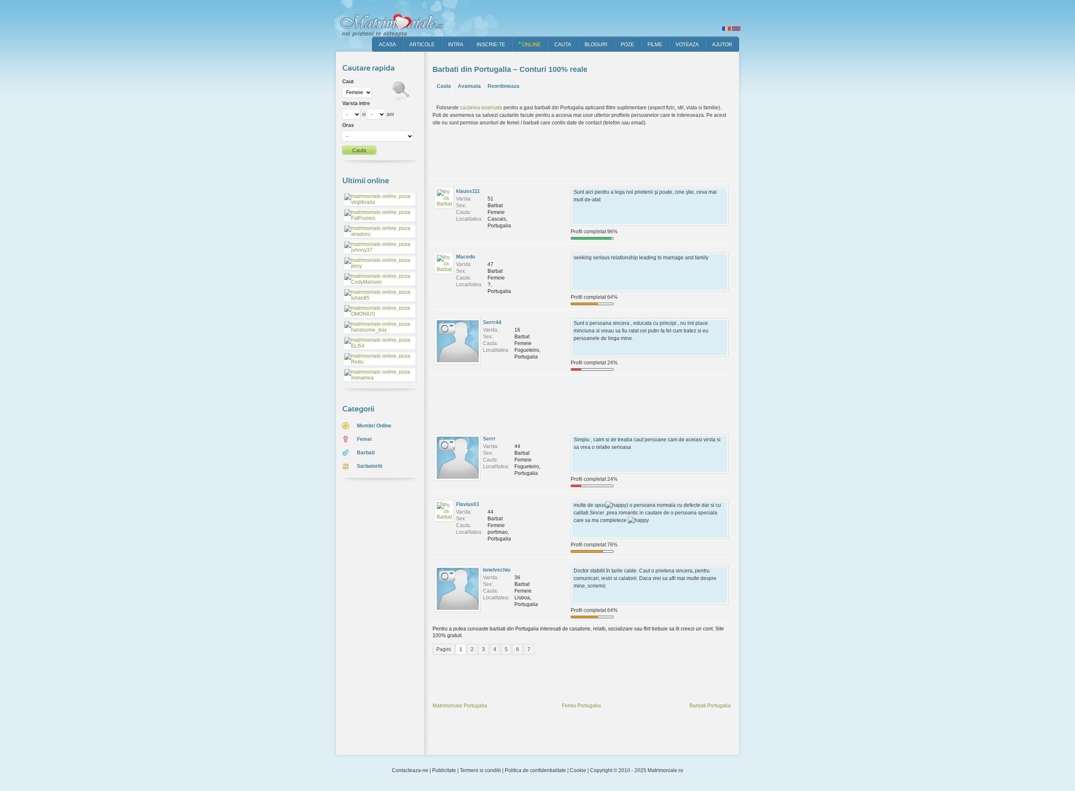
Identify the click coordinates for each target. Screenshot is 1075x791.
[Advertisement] (373, 617)
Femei (364, 439)
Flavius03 (467, 504)
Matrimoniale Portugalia (460, 706)
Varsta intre (356, 103)
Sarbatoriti (369, 466)
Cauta (444, 86)
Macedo (465, 257)
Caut (348, 81)
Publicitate (444, 770)
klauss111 (468, 191)
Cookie (578, 770)
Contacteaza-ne (410, 770)
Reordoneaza (503, 86)
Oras (348, 125)
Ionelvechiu (496, 570)
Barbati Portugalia (710, 706)
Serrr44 (492, 322)
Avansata (469, 86)
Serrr (489, 439)
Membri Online (374, 426)
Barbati (366, 453)
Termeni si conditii (480, 770)
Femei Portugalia (581, 706)
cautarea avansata (481, 108)
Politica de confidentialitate (535, 770)
